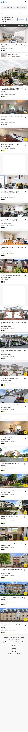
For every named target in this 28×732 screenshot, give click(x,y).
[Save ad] (25, 45)
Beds (12, 13)
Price (2, 13)
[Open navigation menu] (25, 2)
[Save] (26, 13)
